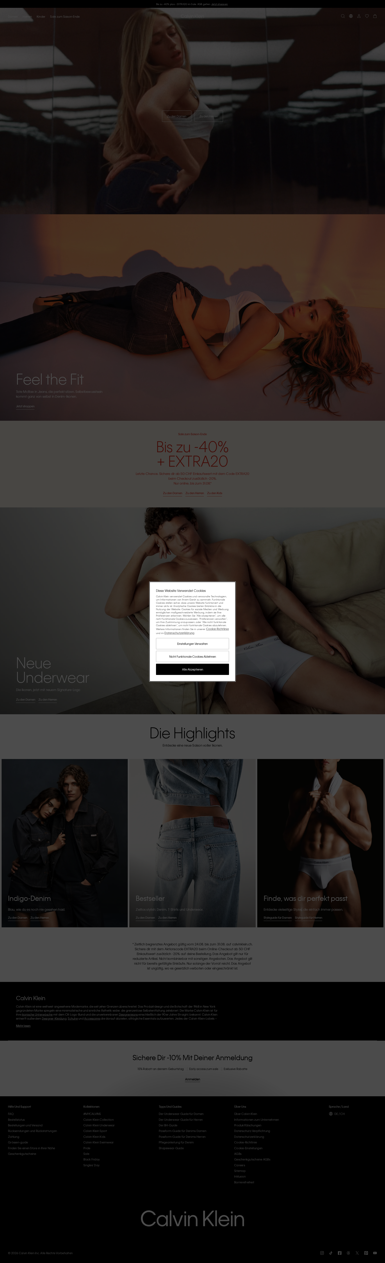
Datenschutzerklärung (179, 633)
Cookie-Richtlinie (217, 629)
